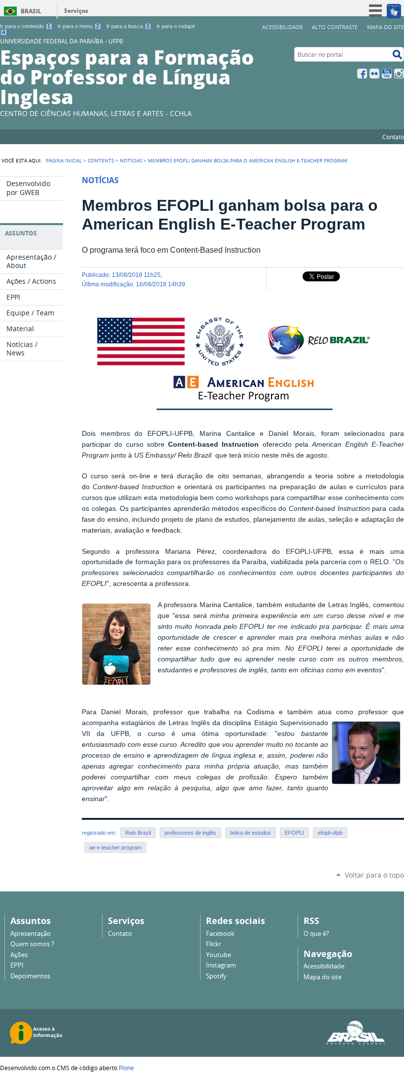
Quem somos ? (32, 944)
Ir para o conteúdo (25, 26)
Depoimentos (30, 976)
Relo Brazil (138, 833)
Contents (101, 160)
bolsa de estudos (250, 833)
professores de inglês (190, 833)
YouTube (387, 73)
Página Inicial (64, 160)
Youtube (218, 955)
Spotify (216, 976)
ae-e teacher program (115, 847)
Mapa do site (385, 27)
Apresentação (30, 933)
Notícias (131, 160)
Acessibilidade (282, 27)
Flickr (374, 73)
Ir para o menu (78, 26)
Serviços (76, 10)
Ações (19, 955)
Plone (126, 1068)
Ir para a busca (127, 26)
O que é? (316, 933)
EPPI (17, 965)
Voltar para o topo (374, 875)
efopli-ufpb (330, 833)
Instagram (399, 73)
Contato (393, 137)
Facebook (362, 73)
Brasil (31, 11)
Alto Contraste (335, 27)
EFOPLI (294, 833)
